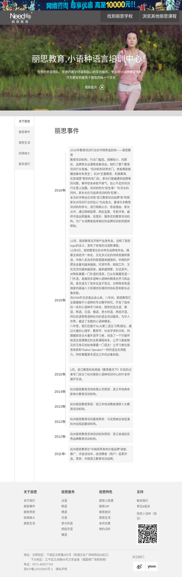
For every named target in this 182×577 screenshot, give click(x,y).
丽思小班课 (106, 500)
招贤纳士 (24, 153)
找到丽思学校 (120, 16)
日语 (64, 517)
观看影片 (91, 87)
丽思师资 (29, 512)
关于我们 (29, 500)
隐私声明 (61, 569)
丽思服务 (68, 492)
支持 (140, 492)
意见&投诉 (143, 506)
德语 (64, 512)
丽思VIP (104, 506)
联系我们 (24, 164)
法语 (64, 500)
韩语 (64, 506)
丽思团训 (104, 512)
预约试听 (104, 529)
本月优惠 (104, 523)
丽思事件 (24, 132)
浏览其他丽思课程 (159, 16)
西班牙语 (67, 529)
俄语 (64, 535)
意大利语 (67, 523)
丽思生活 (24, 142)
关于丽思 (24, 121)
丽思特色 (105, 492)
